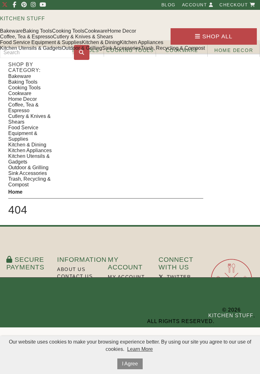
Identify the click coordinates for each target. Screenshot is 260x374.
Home (15, 192)
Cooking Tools (68, 31)
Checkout (234, 4)
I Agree (130, 363)
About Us (71, 269)
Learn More (140, 349)
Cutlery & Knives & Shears (83, 36)
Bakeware (11, 31)
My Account (126, 277)
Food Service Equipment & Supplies (41, 42)
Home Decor (121, 31)
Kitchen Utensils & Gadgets (31, 48)
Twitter (178, 277)
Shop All (216, 36)
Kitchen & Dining (101, 42)
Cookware (95, 31)
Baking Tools (37, 31)
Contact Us (75, 276)
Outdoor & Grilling (82, 48)
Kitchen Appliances (141, 42)
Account (195, 4)
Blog (168, 4)
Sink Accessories (121, 48)
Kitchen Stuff (22, 18)
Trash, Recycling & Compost (173, 48)
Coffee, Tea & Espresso (26, 36)
